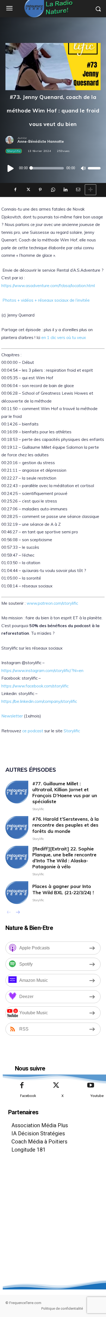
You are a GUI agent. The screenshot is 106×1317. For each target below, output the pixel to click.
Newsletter (12, 716)
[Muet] (83, 168)
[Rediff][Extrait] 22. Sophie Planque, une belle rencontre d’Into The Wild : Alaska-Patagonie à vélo (64, 857)
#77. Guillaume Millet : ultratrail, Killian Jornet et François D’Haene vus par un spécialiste (64, 792)
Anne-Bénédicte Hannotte (40, 141)
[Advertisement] (53, 1227)
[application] (53, 168)
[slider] (94, 168)
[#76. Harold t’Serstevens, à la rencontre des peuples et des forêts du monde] (16, 827)
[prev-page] (8, 912)
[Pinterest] (40, 189)
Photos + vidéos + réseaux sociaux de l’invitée (46, 300)
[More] (90, 189)
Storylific (14, 151)
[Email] (77, 189)
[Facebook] (15, 189)
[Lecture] (10, 168)
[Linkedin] (65, 189)
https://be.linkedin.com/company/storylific (39, 701)
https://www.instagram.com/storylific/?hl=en (42, 670)
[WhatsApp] (52, 189)
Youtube (97, 1096)
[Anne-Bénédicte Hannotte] (11, 140)
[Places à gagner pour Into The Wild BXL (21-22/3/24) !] (16, 892)
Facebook (28, 1096)
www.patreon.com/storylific (52, 603)
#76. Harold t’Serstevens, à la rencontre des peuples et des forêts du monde (65, 825)
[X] (27, 189)
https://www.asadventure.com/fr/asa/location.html (48, 285)
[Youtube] (90, 1085)
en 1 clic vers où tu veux (63, 337)
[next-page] (17, 912)
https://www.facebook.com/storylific (34, 686)
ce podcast (32, 730)
